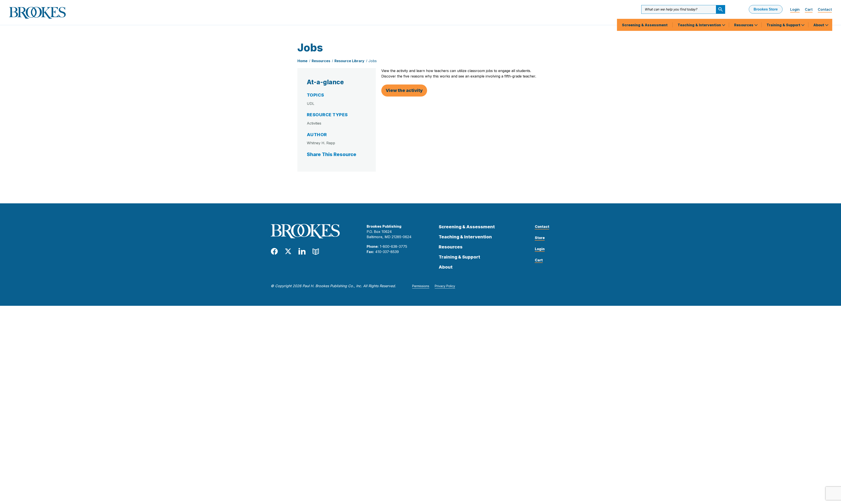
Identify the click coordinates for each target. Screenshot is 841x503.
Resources (744, 25)
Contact (825, 9)
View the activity (404, 90)
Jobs (372, 61)
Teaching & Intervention (700, 25)
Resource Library (349, 61)
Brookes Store (766, 9)
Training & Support (784, 25)
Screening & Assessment (645, 25)
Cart (809, 9)
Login (795, 9)
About (819, 25)
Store (540, 238)
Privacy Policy (445, 286)
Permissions (420, 286)
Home (302, 61)
